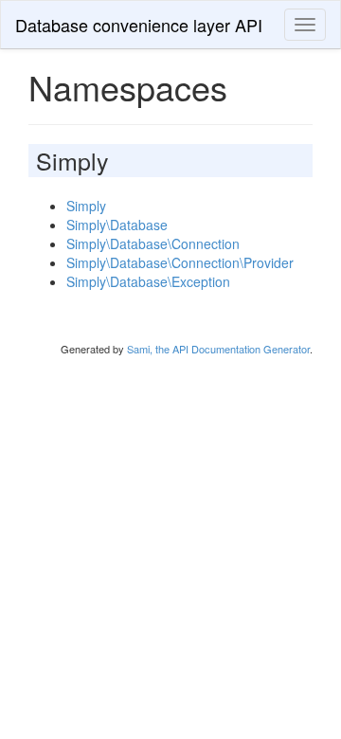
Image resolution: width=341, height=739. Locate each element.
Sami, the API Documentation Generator (218, 348)
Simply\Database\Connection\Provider (180, 262)
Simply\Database (117, 224)
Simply (86, 205)
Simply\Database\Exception (148, 281)
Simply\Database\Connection (153, 243)
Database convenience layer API (138, 24)
